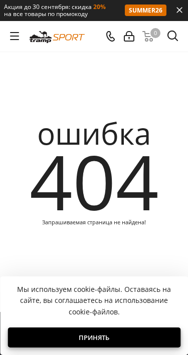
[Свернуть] (179, 10)
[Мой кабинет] (129, 36)
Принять (94, 337)
